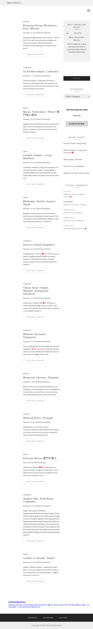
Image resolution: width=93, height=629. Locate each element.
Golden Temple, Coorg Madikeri (37, 157)
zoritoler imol (68, 218)
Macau (25, 108)
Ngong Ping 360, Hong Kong (76, 173)
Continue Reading (35, 54)
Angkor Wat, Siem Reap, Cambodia (38, 500)
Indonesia (27, 284)
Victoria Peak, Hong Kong (74, 143)
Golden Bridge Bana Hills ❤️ (76, 229)
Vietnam (26, 414)
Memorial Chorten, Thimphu (41, 377)
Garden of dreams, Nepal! (39, 558)
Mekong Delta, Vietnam (38, 417)
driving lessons (68, 210)
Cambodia (27, 67)
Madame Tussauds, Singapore (34, 336)
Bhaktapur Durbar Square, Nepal (39, 203)
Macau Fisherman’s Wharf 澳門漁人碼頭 (41, 113)
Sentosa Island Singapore (39, 244)
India (25, 151)
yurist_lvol (67, 191)
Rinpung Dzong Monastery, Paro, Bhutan (40, 27)
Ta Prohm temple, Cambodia (40, 71)
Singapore (27, 241)
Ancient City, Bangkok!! (74, 166)
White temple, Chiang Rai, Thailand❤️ (75, 151)
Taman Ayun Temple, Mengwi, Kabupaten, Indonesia (36, 290)
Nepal (25, 197)
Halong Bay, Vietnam (72, 159)
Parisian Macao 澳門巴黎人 (40, 458)
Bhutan (26, 21)
